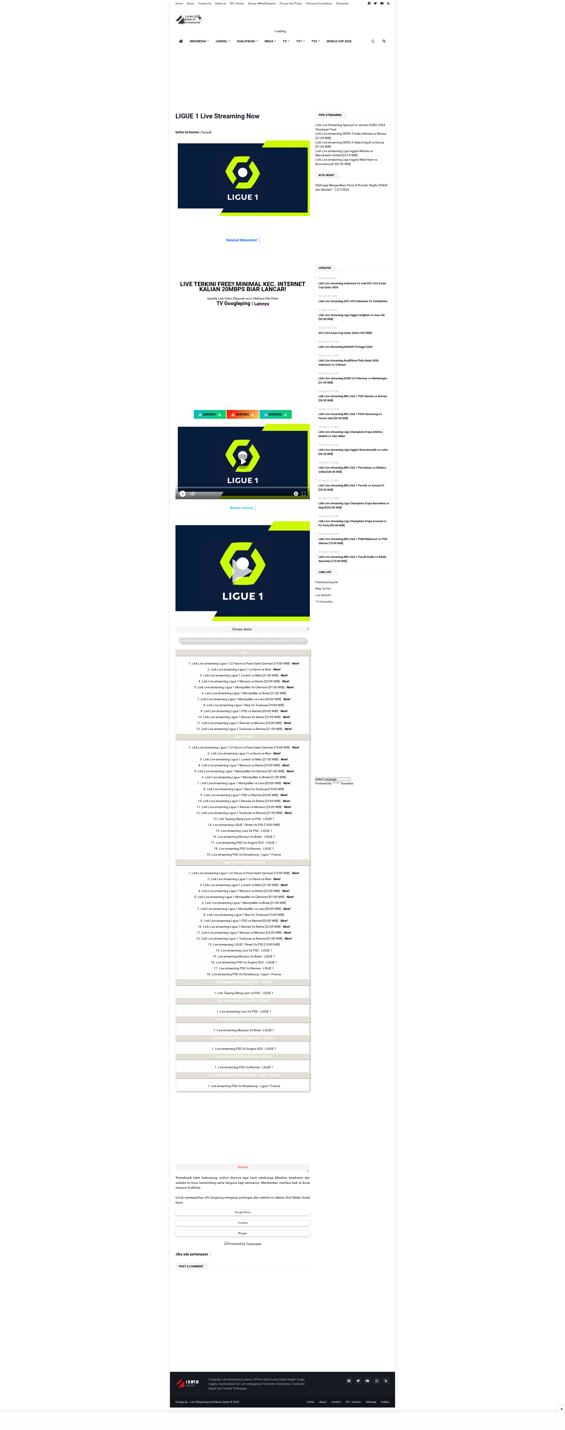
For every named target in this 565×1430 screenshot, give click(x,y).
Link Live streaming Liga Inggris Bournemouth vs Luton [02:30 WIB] (353, 451)
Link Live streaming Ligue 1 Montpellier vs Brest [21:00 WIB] (245, 693)
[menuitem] (180, 41)
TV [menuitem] (285, 41)
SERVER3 (275, 414)
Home (179, 3)
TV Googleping (233, 303)
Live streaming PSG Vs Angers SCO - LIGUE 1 (246, 842)
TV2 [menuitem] (314, 41)
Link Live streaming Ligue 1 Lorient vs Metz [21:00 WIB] (240, 675)
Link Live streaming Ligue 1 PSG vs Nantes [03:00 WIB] (241, 711)
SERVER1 (209, 414)
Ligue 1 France (244, 736)
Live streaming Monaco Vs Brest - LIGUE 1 (246, 836)
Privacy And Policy (291, 3)
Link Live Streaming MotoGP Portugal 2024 (345, 346)
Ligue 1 (244, 652)
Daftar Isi (220, 3)
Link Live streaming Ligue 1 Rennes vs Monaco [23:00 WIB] (242, 723)
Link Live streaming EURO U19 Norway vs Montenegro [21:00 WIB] (352, 380)
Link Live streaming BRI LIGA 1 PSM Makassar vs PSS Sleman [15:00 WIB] (352, 541)
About (190, 3)
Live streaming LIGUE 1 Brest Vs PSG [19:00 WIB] (246, 825)
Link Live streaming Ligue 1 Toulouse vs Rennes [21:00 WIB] (241, 729)
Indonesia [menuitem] (198, 41)
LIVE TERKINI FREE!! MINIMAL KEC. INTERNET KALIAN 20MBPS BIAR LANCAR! (242, 286)
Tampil (206, 132)
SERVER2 (242, 414)
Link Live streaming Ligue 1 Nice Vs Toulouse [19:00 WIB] (245, 705)
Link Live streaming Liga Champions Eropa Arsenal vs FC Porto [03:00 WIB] (352, 523)
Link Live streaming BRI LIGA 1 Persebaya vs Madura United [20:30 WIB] (352, 469)
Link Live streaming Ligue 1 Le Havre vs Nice (241, 669)
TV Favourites (324, 601)
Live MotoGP (323, 595)
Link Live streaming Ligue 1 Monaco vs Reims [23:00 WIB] (241, 681)
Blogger (242, 1233)
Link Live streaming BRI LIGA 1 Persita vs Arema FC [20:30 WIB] (351, 487)
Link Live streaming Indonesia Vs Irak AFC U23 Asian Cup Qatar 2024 (352, 285)
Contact (336, 1402)
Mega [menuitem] (269, 41)
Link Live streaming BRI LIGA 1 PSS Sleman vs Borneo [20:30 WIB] (352, 398)
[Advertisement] (282, 77)
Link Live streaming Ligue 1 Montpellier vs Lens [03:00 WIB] (241, 699)
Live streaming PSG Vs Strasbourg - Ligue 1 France (246, 854)
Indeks (385, 1402)
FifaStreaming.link (326, 582)
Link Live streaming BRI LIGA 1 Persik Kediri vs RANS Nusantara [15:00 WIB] (352, 558)
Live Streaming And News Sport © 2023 (214, 1402)
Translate (346, 783)
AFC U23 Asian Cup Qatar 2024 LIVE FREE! (345, 333)
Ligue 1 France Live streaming (244, 862)
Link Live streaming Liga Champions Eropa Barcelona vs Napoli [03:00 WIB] (353, 505)
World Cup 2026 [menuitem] (339, 41)
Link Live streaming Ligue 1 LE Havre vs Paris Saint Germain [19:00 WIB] (241, 663)
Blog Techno (323, 588)
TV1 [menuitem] (299, 41)
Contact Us (204, 3)
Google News (242, 1212)
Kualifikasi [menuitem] (246, 41)
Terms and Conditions (319, 3)
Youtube (243, 1222)
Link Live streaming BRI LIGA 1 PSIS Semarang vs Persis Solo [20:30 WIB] (350, 416)
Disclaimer (342, 3)
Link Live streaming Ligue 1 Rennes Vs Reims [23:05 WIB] (242, 717)
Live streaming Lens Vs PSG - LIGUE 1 (246, 830)
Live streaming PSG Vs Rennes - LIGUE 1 (246, 848)
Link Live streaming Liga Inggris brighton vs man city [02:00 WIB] (351, 317)
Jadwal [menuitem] (221, 41)
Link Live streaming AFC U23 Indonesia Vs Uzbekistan (352, 301)
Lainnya (261, 303)
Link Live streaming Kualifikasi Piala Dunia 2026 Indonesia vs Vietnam (348, 362)
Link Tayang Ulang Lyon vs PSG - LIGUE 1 (246, 819)
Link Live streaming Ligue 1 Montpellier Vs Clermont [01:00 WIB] (241, 687)
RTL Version (237, 3)
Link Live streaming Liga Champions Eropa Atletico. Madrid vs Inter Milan (350, 434)
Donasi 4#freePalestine (262, 3)
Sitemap (371, 1402)
